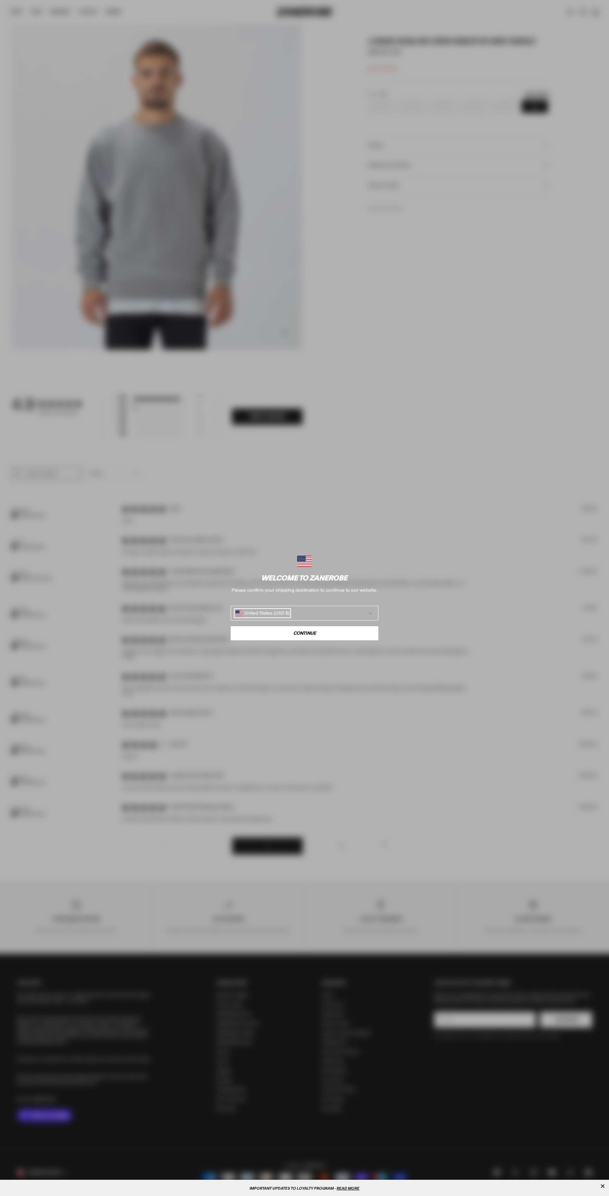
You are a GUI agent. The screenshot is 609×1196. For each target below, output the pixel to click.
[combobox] (262, 613)
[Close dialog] (602, 1186)
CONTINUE (304, 633)
